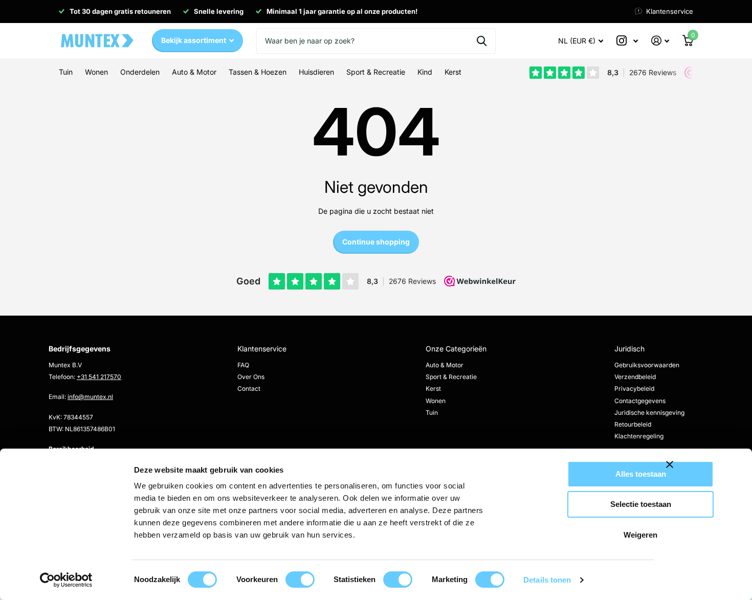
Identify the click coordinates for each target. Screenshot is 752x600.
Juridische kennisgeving (649, 412)
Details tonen (547, 579)
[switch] (300, 579)
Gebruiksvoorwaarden (646, 365)
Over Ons (250, 377)
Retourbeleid (632, 424)
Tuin (432, 412)
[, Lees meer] (627, 40)
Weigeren (640, 534)
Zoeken (482, 41)
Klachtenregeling (638, 436)
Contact (248, 388)
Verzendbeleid (635, 377)
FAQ (243, 365)
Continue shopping (376, 241)
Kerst (433, 388)
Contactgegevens (640, 401)
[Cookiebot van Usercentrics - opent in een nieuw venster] (66, 580)
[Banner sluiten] (703, 472)
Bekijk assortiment (194, 40)
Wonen (436, 401)
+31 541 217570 (99, 377)
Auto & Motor (444, 365)
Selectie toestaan (640, 504)
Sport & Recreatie (451, 377)
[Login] (660, 40)
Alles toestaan (640, 474)
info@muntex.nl (90, 397)
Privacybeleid (634, 388)
